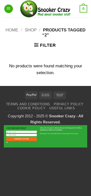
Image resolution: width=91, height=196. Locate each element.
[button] (8, 9)
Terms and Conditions (28, 104)
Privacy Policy (69, 104)
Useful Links (62, 108)
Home (12, 30)
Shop (31, 30)
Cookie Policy (31, 108)
